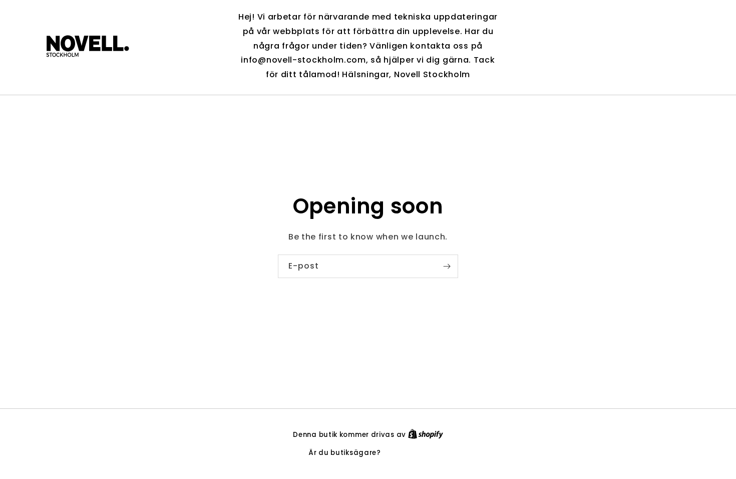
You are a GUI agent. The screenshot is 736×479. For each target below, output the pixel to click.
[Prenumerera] (447, 266)
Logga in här (405, 452)
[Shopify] (425, 434)
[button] (622, 46)
